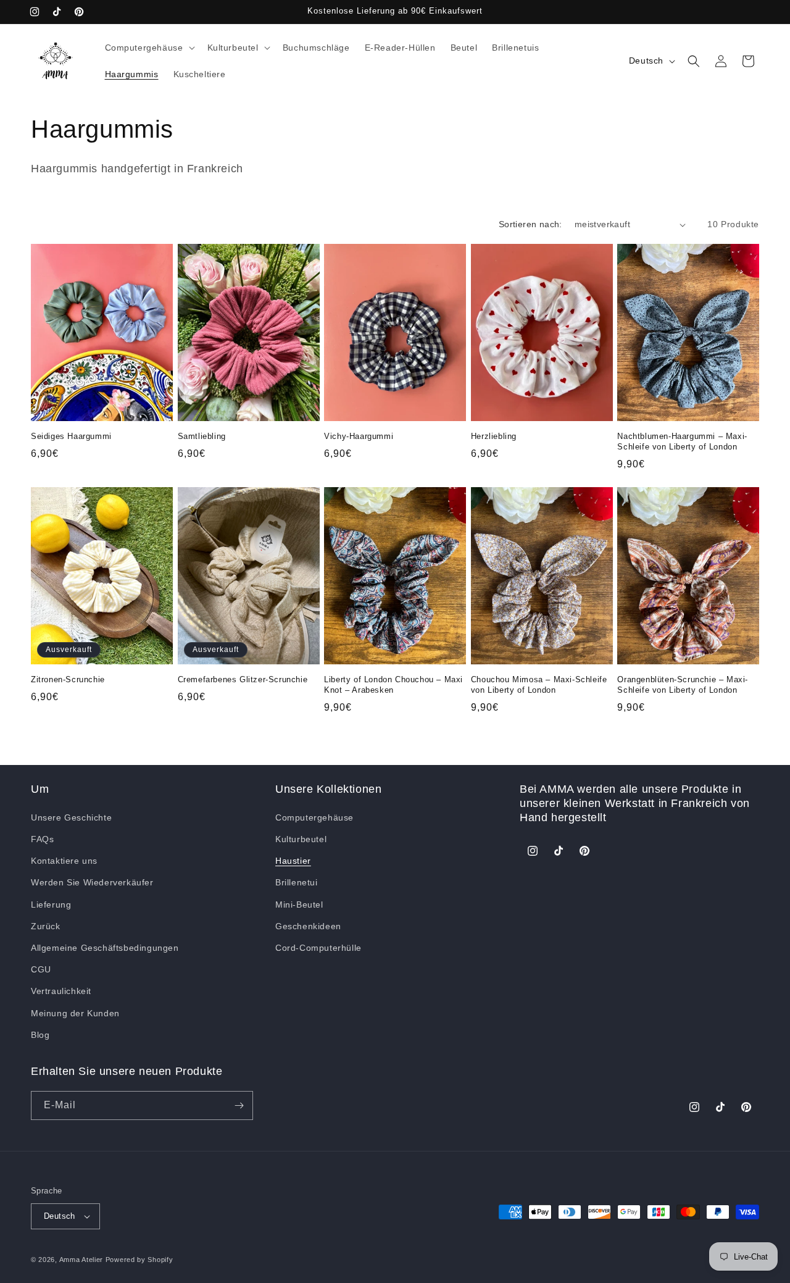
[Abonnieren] (238, 1105)
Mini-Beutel (299, 904)
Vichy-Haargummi (358, 436)
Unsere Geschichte (71, 817)
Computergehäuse (314, 817)
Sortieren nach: (530, 224)
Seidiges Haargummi (71, 436)
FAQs (42, 839)
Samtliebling (202, 436)
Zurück (45, 926)
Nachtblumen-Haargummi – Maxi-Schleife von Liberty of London (682, 441)
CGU (41, 969)
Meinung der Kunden (75, 1013)
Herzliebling (494, 436)
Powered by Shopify (139, 1259)
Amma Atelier (81, 1259)
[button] (149, 48)
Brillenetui (296, 882)
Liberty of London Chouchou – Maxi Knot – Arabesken (393, 685)
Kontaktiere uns (64, 861)
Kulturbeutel (300, 839)
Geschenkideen (308, 926)
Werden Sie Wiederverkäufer (92, 882)
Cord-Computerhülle (318, 948)
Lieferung (51, 904)
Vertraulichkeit (61, 991)
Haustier (293, 861)
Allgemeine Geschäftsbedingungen (105, 948)
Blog (40, 1035)
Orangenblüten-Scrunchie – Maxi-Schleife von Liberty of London (682, 685)
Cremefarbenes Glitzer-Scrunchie (243, 679)
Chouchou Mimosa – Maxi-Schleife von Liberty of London (539, 685)
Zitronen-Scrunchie (68, 679)
